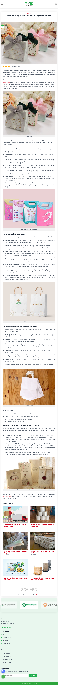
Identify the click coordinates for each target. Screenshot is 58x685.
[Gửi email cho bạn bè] (30, 589)
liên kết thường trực (38, 594)
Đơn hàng (5, 634)
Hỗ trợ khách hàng (7, 662)
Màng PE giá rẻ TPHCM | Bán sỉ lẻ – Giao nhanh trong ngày (42, 552)
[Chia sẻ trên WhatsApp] (22, 589)
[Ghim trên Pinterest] (33, 589)
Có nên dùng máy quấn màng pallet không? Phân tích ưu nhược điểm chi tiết (42, 578)
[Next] (54, 605)
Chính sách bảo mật (7, 656)
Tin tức (29, 13)
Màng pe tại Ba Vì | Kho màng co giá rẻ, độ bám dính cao (42, 525)
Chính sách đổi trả (6, 653)
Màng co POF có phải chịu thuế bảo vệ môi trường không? (15, 578)
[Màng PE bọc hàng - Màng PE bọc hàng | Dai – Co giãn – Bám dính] (29, 4)
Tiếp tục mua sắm (6, 643)
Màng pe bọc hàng (35, 20)
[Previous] (3, 605)
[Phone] (3, 676)
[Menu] (2, 4)
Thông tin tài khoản (7, 637)
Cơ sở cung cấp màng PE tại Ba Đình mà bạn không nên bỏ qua (15, 552)
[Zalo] (3, 671)
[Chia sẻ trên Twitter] (27, 589)
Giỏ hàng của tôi (6, 640)
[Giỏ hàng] (56, 4)
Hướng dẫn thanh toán (7, 659)
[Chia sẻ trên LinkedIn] (36, 589)
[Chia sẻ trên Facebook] (25, 589)
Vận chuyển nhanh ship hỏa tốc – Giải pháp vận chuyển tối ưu (15, 525)
